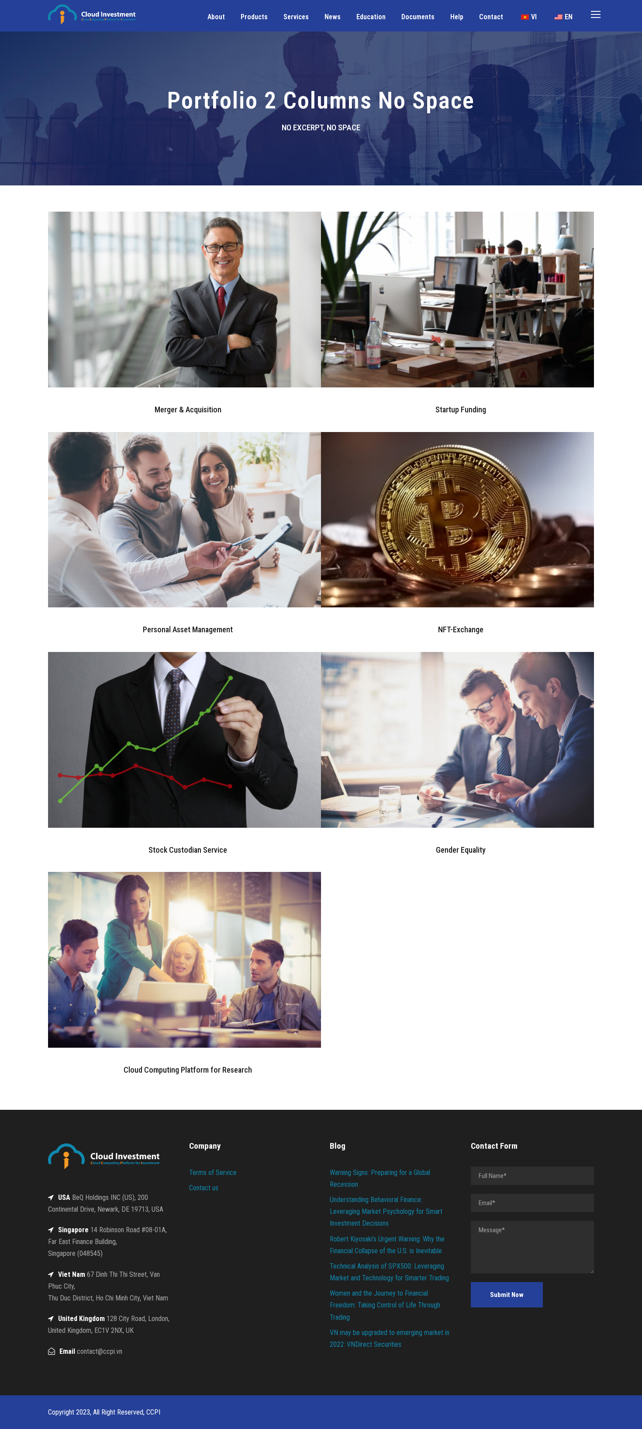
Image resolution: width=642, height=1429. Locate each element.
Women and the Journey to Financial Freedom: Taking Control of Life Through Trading (385, 1305)
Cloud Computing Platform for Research (188, 1069)
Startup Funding (460, 409)
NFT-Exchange (460, 629)
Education (371, 17)
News (332, 17)
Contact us (203, 1188)
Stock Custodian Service (187, 849)
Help (456, 17)
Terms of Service (213, 1172)
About (216, 17)
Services (296, 17)
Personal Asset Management (188, 629)
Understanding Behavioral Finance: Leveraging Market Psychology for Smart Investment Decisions (386, 1211)
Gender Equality (461, 849)
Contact (491, 17)
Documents (418, 17)
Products (254, 17)
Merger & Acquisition (188, 409)
